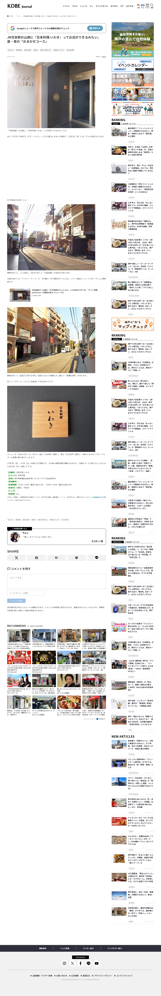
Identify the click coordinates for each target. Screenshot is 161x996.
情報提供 (96, 497)
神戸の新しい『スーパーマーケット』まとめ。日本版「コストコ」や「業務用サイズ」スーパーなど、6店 (140, 267)
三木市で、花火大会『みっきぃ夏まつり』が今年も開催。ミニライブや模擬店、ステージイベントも (140, 206)
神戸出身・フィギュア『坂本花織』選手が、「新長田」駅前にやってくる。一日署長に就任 (140, 703)
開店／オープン (59, 50)
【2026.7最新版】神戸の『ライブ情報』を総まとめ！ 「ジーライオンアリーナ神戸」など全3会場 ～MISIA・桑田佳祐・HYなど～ (140, 665)
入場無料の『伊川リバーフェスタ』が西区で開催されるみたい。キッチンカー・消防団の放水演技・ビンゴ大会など (140, 188)
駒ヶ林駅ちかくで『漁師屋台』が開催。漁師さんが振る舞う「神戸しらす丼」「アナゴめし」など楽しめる (140, 286)
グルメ (75, 6)
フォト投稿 (64, 948)
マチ (122, 6)
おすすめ (129, 6)
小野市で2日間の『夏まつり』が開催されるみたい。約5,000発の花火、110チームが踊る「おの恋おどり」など (140, 504)
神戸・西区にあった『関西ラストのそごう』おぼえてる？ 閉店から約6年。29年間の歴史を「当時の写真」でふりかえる (140, 720)
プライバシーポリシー (103, 975)
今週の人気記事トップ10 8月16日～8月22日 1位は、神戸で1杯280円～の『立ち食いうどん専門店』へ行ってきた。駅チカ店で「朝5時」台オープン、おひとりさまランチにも (141, 246)
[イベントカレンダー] (133, 72)
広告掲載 (74, 975)
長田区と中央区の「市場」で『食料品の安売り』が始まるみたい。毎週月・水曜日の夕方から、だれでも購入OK (140, 523)
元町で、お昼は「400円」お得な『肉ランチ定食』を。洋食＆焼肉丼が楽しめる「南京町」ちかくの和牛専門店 (140, 151)
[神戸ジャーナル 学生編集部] (133, 115)
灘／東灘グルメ (46, 50)
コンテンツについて (124, 975)
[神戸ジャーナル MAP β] (133, 331)
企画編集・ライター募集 (42, 975)
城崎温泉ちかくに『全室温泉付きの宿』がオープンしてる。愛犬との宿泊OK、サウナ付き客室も (140, 572)
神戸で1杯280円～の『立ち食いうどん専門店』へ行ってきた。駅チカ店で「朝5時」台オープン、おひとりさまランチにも (141, 304)
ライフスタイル (102, 6)
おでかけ (114, 6)
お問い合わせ (61, 975)
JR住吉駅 (71, 50)
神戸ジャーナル (79, 979)
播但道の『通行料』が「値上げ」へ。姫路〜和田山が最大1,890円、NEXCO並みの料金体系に (140, 686)
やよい (104, 57)
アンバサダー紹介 (115, 948)
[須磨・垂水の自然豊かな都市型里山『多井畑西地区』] (133, 57)
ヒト (91, 6)
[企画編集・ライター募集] (133, 86)
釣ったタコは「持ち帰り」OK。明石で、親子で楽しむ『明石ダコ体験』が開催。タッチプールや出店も (141, 385)
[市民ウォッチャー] (133, 101)
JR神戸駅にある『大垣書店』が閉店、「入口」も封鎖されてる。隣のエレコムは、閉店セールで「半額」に (141, 366)
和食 (36, 50)
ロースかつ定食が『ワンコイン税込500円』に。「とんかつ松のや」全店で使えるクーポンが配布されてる (141, 627)
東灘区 (20, 50)
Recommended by (90, 719)
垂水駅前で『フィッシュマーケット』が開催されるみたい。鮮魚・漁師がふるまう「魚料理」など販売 (140, 132)
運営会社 (86, 975)
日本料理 (28, 50)
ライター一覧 (97, 541)
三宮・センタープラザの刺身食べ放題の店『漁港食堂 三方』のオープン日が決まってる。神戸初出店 (141, 609)
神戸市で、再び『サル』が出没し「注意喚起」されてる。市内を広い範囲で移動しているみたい (140, 169)
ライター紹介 (88, 948)
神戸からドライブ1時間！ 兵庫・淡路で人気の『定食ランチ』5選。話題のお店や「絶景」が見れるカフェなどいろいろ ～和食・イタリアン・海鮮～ (140, 465)
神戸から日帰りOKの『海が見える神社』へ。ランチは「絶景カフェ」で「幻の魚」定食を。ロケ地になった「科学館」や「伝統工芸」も (140, 551)
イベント (66, 6)
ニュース (83, 6)
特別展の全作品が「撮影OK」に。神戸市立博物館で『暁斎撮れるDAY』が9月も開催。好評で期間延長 (140, 225)
